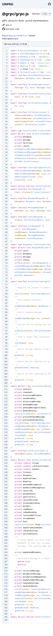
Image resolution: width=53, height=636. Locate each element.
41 (6, 174)
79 (6, 291)
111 (5, 389)
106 (5, 374)
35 (6, 155)
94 (6, 337)
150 (5, 509)
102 (5, 361)
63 (6, 241)
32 (6, 146)
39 (6, 168)
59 (6, 229)
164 (5, 552)
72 (6, 269)
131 (5, 451)
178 (5, 595)
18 (6, 103)
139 (5, 475)
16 (6, 97)
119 (5, 414)
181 (5, 605)
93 (6, 334)
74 (6, 275)
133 (5, 457)
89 (6, 321)
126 (5, 435)
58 (6, 226)
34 (6, 152)
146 (5, 497)
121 (5, 420)
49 (6, 198)
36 (6, 158)
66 (6, 251)
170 (5, 571)
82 (6, 300)
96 (6, 343)
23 (6, 118)
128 (5, 441)
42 (6, 177)
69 (6, 260)
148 (5, 503)
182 (5, 608)
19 (6, 106)
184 (5, 614)
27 (6, 131)
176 (5, 589)
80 (6, 294)
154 (5, 521)
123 (5, 426)
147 (5, 500)
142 (5, 485)
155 (5, 525)
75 (6, 278)
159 (5, 537)
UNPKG (7, 4)
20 (6, 109)
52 (6, 208)
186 (5, 620)
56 (6, 220)
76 (6, 281)
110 (5, 386)
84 (6, 306)
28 (6, 134)
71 (6, 266)
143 (5, 488)
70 (6, 263)
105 (5, 371)
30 (6, 140)
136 (5, 466)
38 (6, 164)
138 (5, 472)
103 (5, 365)
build (20, 35)
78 (6, 288)
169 (5, 568)
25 (6, 124)
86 (6, 312)
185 (5, 617)
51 (6, 204)
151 (5, 512)
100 (5, 355)
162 (5, 546)
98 (6, 349)
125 (5, 432)
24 (6, 121)
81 (6, 297)
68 (6, 257)
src (25, 35)
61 (6, 235)
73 (6, 272)
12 (6, 84)
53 (6, 211)
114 (5, 398)
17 (6, 100)
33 (6, 149)
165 (5, 555)
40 (6, 171)
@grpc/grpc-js (9, 35)
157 (5, 531)
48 (6, 195)
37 (6, 161)
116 (5, 405)
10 (6, 78)
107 (5, 377)
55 (6, 217)
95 (6, 340)
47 (6, 192)
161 (5, 543)
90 (6, 325)
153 (5, 518)
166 (5, 558)
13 (6, 88)
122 (5, 423)
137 (5, 469)
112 (5, 392)
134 (5, 460)
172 (5, 577)
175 (5, 586)
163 (5, 549)
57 (6, 223)
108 (5, 380)
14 (6, 91)
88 (6, 318)
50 (6, 201)
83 (6, 303)
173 (5, 580)
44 (6, 183)
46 (6, 189)
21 (6, 112)
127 (5, 438)
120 (5, 417)
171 (5, 574)
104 (5, 368)
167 (5, 561)
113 (5, 395)
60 (6, 232)
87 (6, 315)
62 (6, 238)
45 (6, 186)
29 (6, 137)
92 (6, 331)
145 (5, 494)
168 (5, 565)
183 (5, 611)
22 (6, 115)
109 (5, 383)
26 (6, 128)
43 (6, 180)
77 (6, 285)
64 (6, 245)
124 (5, 429)
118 (5, 411)
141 (5, 481)
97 (6, 346)
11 (6, 81)
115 (5, 401)
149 (5, 506)
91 (6, 328)
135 (5, 463)
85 (6, 309)
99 (6, 352)
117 (5, 408)
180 (5, 601)
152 (5, 515)
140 (5, 478)
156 (5, 528)
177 (5, 592)
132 (5, 454)
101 (5, 358)
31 (6, 143)
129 (5, 445)
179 (5, 598)
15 (6, 94)
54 (6, 214)
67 (6, 254)
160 (5, 540)
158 (5, 534)
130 (5, 448)
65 (6, 248)
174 (5, 583)
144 (5, 491)
